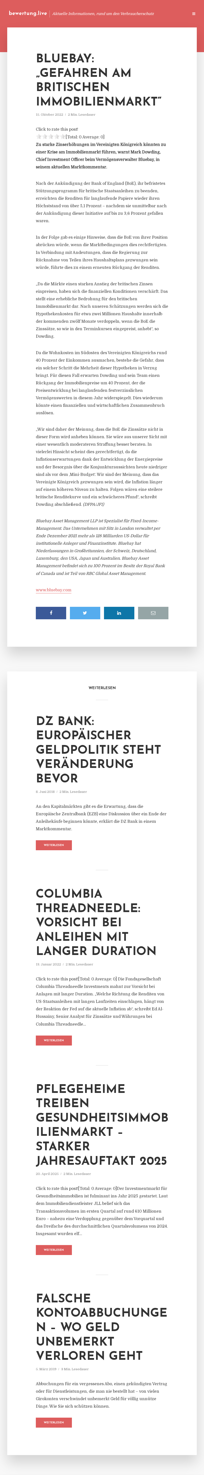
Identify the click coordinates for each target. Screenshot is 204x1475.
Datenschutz (174, 13)
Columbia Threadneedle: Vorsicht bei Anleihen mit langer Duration (96, 923)
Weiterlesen (54, 845)
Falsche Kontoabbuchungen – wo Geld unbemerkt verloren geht (101, 1328)
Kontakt (124, 13)
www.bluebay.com (53, 590)
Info (106, 13)
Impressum (147, 13)
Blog (90, 13)
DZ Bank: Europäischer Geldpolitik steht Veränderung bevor (98, 750)
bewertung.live (28, 13)
